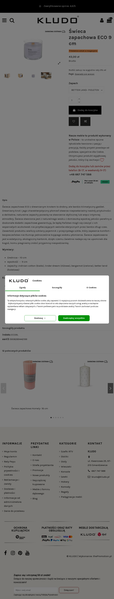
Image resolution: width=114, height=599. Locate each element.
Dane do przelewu (14, 510)
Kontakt (37, 454)
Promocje (38, 470)
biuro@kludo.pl (101, 476)
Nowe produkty (41, 475)
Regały (65, 491)
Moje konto (10, 451)
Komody (65, 486)
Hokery (65, 481)
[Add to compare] (85, 121)
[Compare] (51, 369)
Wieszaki (66, 466)
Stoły (64, 461)
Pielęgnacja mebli (71, 496)
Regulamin (10, 456)
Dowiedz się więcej (84, 74)
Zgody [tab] (22, 287)
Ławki (64, 476)
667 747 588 (98, 470)
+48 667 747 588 (80, 174)
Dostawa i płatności (9, 490)
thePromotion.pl (102, 556)
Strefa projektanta (43, 465)
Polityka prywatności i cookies (11, 470)
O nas (36, 460)
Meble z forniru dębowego (41, 491)
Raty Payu (9, 461)
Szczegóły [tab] (57, 287)
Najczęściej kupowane (39, 482)
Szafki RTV (67, 451)
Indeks (6, 334)
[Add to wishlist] (74, 121)
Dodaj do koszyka (88, 110)
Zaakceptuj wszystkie (74, 318)
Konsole (65, 471)
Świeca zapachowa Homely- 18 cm (29, 408)
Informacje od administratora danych (13, 501)
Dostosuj (39, 318)
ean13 (5, 339)
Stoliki (64, 456)
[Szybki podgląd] (51, 374)
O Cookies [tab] (91, 287)
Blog (35, 498)
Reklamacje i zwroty (11, 481)
